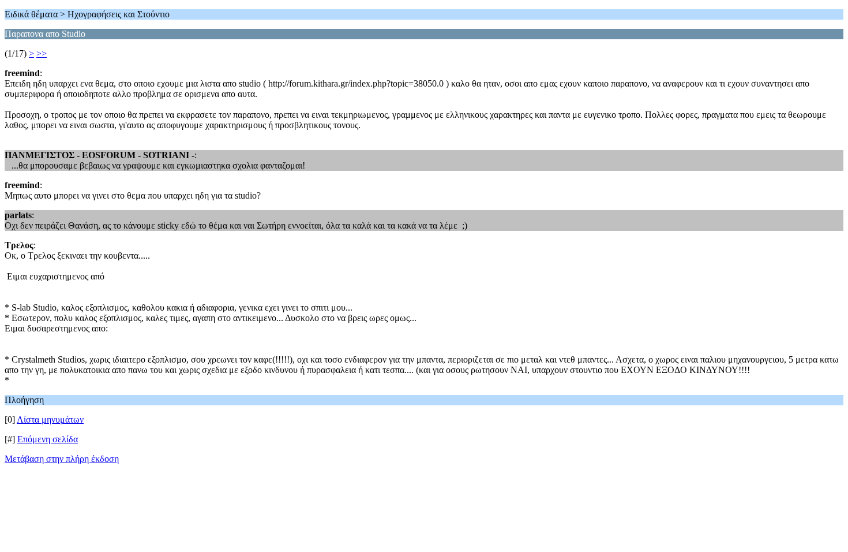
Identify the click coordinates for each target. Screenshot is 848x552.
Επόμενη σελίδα (47, 439)
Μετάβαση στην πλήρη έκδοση (62, 459)
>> (41, 53)
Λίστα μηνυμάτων (50, 419)
